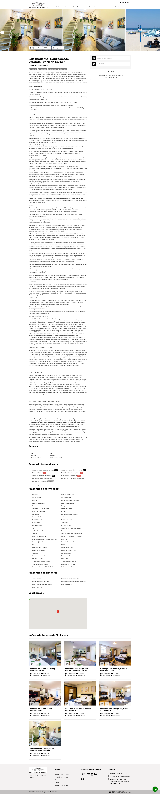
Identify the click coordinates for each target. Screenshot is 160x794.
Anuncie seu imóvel (79, 7)
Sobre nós (92, 7)
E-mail (111, 71)
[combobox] (113, 64)
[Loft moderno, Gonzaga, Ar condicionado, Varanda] (45, 733)
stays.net (121, 791)
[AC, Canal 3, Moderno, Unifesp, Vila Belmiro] (80, 693)
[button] (158, 32)
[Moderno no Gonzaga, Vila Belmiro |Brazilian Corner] (80, 653)
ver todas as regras (35, 485)
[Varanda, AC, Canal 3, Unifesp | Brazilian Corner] (45, 653)
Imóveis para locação (63, 7)
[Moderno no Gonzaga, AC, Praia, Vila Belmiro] (115, 693)
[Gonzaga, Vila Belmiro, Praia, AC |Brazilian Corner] (115, 653)
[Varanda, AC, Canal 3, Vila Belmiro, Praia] (45, 693)
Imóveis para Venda (113, 7)
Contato (101, 7)
